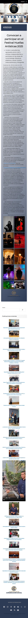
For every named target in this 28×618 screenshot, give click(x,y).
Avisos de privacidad (14, 602)
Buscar (3, 307)
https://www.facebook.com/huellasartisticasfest (14, 167)
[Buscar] (23, 309)
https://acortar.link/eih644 (9, 163)
